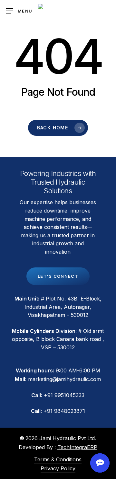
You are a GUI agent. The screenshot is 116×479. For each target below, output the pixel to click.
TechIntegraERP (77, 447)
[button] (19, 11)
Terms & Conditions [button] (58, 459)
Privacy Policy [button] (58, 468)
